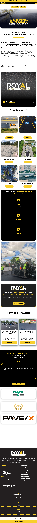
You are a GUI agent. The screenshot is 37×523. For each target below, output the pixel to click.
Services (4, 470)
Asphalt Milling (6, 479)
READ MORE (9, 342)
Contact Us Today (18, 303)
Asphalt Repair (24, 467)
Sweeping (23, 480)
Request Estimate (18, 521)
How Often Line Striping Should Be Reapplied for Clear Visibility (9, 333)
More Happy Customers (18, 383)
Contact (4, 471)
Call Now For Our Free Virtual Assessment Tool (18, 0)
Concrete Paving (24, 474)
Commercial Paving (25, 472)
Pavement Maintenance (26, 478)
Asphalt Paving (24, 465)
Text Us (23, 6)
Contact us (18, 68)
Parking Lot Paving (25, 476)
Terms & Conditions (7, 473)
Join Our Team (6, 474)
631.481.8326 (15, 6)
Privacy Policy (6, 472)
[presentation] (17, 361)
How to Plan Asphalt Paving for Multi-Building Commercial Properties (27, 333)
